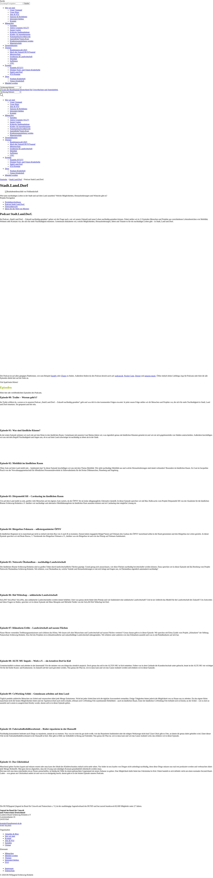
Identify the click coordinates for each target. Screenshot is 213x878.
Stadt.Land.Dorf (16, 72)
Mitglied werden (11, 83)
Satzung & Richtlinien (18, 17)
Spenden (13, 26)
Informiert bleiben (17, 19)
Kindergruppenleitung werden (21, 41)
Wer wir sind (10, 8)
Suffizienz (14, 61)
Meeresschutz (15, 54)
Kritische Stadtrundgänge (20, 32)
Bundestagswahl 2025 (18, 50)
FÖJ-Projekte (15, 74)
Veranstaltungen (11, 45)
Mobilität (13, 59)
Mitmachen (9, 23)
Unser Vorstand (16, 10)
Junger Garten (15, 30)
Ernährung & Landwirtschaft (21, 57)
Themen (8, 48)
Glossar (8, 845)
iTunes (63, 376)
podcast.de (119, 376)
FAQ (7, 862)
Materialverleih (16, 43)
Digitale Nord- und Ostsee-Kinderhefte (25, 70)
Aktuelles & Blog (12, 834)
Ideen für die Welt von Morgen (17, 209)
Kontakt (13, 21)
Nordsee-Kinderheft (17, 79)
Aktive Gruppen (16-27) (19, 28)
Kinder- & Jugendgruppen (20, 34)
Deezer (138, 376)
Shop (7, 76)
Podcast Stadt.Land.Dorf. (15, 204)
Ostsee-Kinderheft (17, 81)
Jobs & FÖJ (14, 14)
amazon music (150, 376)
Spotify (54, 376)
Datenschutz (10, 871)
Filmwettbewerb (11, 206)
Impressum (9, 868)
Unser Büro (14, 12)
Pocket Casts (129, 376)
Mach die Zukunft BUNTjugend (22, 52)
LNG (12, 63)
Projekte (8, 65)
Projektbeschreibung (13, 202)
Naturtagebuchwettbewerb (20, 37)
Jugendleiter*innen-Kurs (19, 39)
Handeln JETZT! (16, 68)
